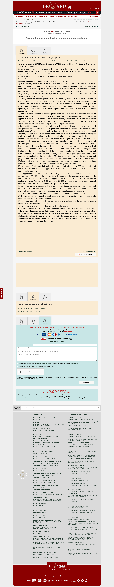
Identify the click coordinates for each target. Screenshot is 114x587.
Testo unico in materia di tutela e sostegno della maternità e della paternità (82, 468)
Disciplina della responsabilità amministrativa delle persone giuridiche (81, 443)
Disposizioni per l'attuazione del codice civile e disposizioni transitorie (48, 425)
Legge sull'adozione (40, 525)
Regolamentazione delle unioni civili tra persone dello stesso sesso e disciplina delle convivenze (47, 521)
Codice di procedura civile (42, 428)
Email (18, 344)
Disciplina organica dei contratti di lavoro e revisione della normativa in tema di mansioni (48, 539)
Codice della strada (40, 449)
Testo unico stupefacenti (76, 483)
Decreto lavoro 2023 (40, 505)
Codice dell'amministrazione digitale (45, 485)
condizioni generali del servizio (43, 363)
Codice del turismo (39, 468)
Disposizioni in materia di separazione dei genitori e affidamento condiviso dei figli (47, 500)
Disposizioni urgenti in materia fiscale (81, 527)
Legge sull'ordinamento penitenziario (80, 459)
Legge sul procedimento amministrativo (81, 436)
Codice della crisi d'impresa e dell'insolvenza (48, 494)
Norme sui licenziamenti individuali (44, 554)
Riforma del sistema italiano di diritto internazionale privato (81, 462)
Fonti (23, 22)
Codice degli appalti (31, 22)
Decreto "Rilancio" (39, 513)
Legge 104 (36, 533)
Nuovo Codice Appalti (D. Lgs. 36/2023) (45, 417)
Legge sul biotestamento (41, 531)
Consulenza (45, 53)
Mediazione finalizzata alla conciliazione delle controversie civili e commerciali (81, 456)
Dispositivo (22, 299)
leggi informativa (75, 363)
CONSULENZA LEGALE (90, 19)
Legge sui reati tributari (76, 465)
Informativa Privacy (56, 575)
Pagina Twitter (82, 580)
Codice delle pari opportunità (43, 475)
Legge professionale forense (78, 415)
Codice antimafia (38, 487)
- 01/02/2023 (29, 311)
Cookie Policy (65, 575)
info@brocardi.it (47, 575)
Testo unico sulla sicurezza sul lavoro (81, 499)
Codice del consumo (40, 456)
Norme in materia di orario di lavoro (45, 557)
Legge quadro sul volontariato (78, 446)
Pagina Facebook (78, 580)
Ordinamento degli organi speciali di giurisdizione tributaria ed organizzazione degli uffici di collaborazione (82, 539)
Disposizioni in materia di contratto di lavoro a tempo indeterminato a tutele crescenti (48, 543)
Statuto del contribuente (76, 542)
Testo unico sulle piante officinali (79, 504)
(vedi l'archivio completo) (57, 341)
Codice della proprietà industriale (45, 482)
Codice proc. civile (30, 16)
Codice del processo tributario (44, 451)
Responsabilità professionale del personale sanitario (79, 429)
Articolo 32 (27, 23)
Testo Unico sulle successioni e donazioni (82, 510)
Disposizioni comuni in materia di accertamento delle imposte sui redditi (81, 520)
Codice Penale (42, 16)
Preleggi (36, 422)
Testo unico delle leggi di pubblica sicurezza (83, 485)
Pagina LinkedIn (86, 580)
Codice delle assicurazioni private (44, 458)
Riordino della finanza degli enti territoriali (83, 544)
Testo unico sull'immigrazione (78, 481)
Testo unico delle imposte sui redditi (80, 512)
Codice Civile (19, 16)
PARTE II (58, 22)
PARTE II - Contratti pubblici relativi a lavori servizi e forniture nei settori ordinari (49, 60)
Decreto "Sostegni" (39, 510)
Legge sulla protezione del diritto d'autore (83, 419)
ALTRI (75, 16)
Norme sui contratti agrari (77, 426)
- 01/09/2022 (33, 308)
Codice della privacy (40, 454)
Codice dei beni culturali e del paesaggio (47, 461)
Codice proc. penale (56, 16)
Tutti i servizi (94, 16)
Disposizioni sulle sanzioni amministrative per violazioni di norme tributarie (82, 534)
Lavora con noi (57, 577)
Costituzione (68, 16)
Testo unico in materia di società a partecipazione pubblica (79, 507)
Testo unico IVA (73, 517)
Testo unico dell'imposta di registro (80, 515)
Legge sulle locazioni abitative (78, 432)
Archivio (77, 575)
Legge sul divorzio (39, 517)
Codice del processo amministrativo (45, 466)
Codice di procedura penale (42, 440)
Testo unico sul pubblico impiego (79, 471)
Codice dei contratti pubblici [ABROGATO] (46, 463)
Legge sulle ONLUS (74, 449)
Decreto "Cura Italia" (40, 515)
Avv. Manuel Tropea (62, 571)
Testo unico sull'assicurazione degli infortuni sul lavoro (80, 488)
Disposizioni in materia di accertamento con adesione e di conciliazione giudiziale (82, 530)
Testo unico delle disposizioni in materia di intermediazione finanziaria (82, 496)
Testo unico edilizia (74, 478)
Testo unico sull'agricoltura (78, 501)
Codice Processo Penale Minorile (44, 446)
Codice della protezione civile (43, 492)
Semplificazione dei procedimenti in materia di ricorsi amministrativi (82, 440)
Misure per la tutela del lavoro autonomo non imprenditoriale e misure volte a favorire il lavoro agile (49, 547)
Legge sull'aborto (39, 503)
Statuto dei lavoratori (41, 536)
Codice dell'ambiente (40, 470)
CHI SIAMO (78, 19)
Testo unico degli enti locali (77, 473)
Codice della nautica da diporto (44, 480)
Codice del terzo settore (42, 490)
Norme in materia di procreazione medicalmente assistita (44, 528)
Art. (23, 26)
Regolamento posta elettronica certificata (82, 547)
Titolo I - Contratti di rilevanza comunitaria (76, 60)
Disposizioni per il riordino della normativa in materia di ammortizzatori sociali (48, 551)
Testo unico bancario (75, 476)
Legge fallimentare (74, 417)
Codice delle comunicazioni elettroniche (47, 473)
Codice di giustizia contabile (42, 478)
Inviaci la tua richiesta (30, 398)
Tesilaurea (33, 53)
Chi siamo (72, 575)
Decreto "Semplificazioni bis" (43, 508)
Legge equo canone (74, 434)
